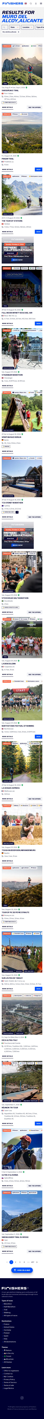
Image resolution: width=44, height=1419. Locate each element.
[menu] (41, 3)
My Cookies (8, 1376)
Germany (7, 1330)
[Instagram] (22, 1398)
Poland (6, 1333)
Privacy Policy (9, 1379)
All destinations (10, 1342)
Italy (5, 1339)
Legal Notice (9, 1388)
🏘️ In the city (9, 1353)
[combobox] (14, 27)
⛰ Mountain (9, 1359)
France (6, 1324)
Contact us (8, 1374)
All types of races (10, 1315)
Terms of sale (9, 1385)
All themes (8, 1362)
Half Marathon (9, 1307)
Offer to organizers (11, 1371)
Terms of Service (10, 1382)
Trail (5, 1310)
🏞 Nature (8, 1350)
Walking (7, 1312)
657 (32, 1262)
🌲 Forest (7, 1356)
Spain (6, 1336)
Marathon (8, 1304)
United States (9, 1327)
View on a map (23, 1270)
